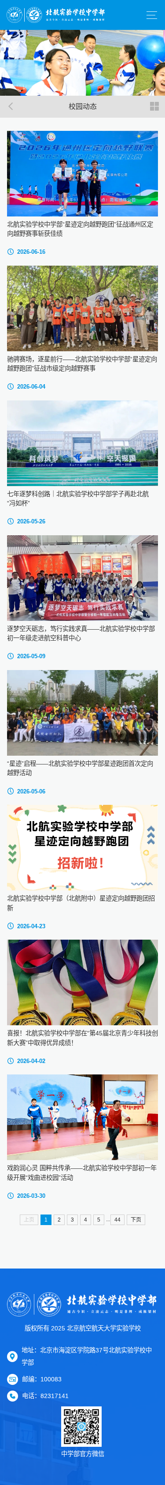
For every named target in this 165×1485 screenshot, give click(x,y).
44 (117, 1220)
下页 (136, 1220)
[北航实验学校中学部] (56, 15)
